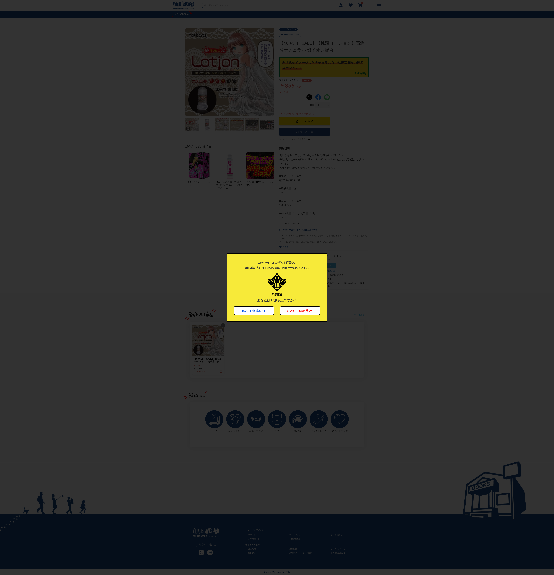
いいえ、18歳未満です (300, 310)
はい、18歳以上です (254, 310)
